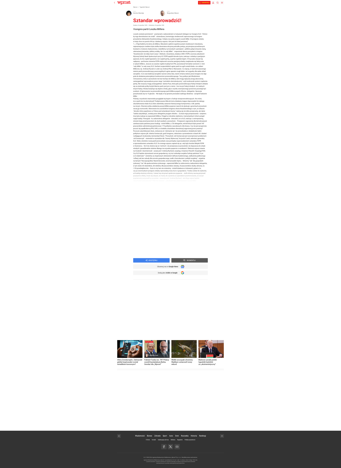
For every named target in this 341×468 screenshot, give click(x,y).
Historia (194, 436)
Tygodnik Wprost (142, 250)
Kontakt (154, 440)
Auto (171, 436)
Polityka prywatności (190, 440)
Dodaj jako (167, 273)
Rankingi (202, 436)
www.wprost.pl (173, 463)
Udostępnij (152, 260)
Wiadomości (140, 253)
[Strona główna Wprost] (124, 2)
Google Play (186, 246)
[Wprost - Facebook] (164, 446)
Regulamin (180, 440)
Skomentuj (191, 260)
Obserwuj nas (167, 266)
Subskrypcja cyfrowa (163, 440)
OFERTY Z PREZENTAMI (157, 223)
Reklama (173, 440)
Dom (177, 436)
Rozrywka (185, 436)
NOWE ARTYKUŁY (152, 233)
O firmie (148, 440)
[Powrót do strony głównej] (119, 436)
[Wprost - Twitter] (170, 446)
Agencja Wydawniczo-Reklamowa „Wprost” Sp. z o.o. (166, 457)
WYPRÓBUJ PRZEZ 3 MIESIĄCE (143, 220)
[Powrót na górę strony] (222, 436)
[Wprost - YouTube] (177, 446)
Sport (165, 436)
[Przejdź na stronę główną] (114, 2)
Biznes (149, 436)
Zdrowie (157, 436)
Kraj (137, 255)
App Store (176, 246)
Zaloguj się (152, 229)
